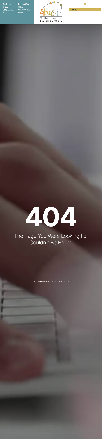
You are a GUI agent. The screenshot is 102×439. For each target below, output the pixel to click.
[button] (85, 3)
